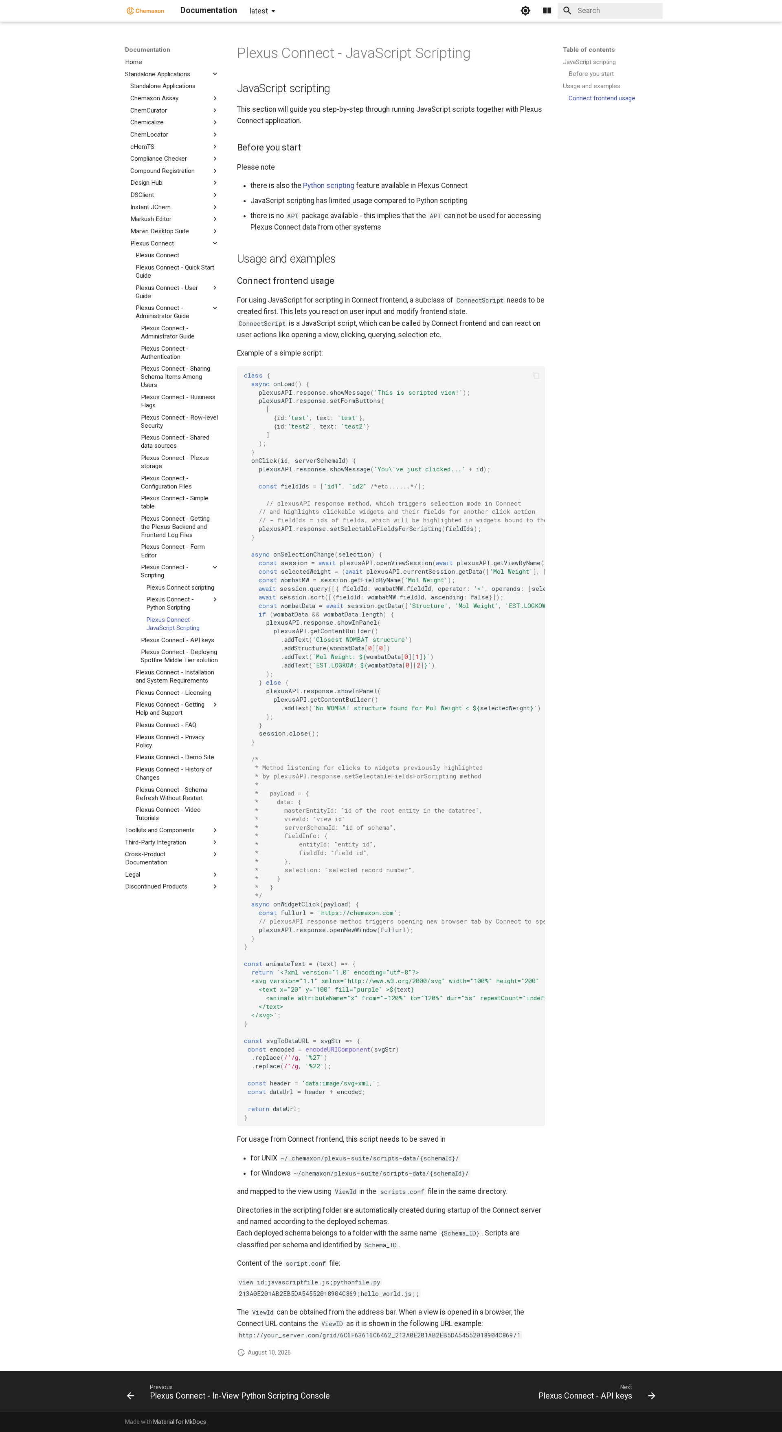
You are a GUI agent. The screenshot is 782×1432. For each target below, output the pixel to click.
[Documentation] (145, 11)
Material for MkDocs (179, 1422)
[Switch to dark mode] (525, 11)
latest (259, 11)
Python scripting (328, 185)
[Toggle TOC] (547, 11)
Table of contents (589, 49)
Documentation (147, 49)
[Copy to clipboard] (536, 375)
